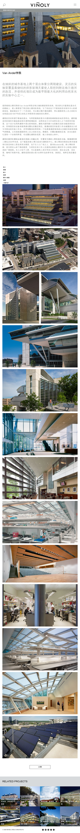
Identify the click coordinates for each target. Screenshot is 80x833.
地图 (4, 180)
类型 (4, 10)
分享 (40, 767)
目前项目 (9, 10)
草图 (4, 170)
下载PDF (6, 183)
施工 (4, 172)
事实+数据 (6, 177)
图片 (4, 167)
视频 (4, 175)
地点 (13, 10)
